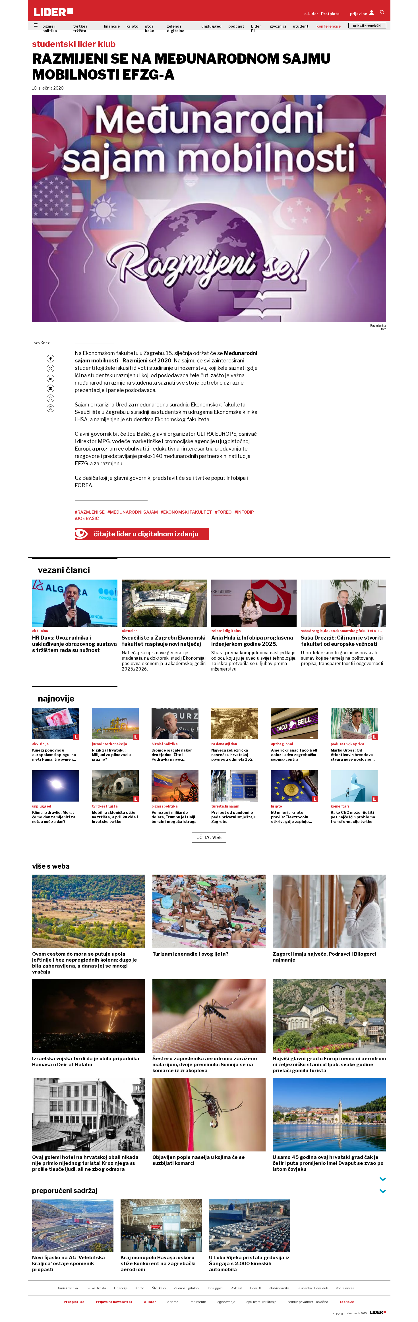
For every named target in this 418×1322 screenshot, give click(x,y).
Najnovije (56, 698)
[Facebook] (50, 358)
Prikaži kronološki (367, 26)
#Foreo (223, 512)
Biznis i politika (67, 1288)
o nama (172, 1302)
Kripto (139, 1288)
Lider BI (256, 28)
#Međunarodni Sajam (132, 512)
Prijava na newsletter (114, 1302)
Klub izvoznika (279, 1288)
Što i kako (159, 1288)
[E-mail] (50, 388)
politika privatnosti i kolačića (308, 1302)
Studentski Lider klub (312, 1288)
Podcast (236, 1288)
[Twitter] (50, 368)
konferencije (328, 26)
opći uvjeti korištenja (261, 1302)
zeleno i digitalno (175, 28)
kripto (132, 26)
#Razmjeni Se (90, 512)
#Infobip (244, 512)
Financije (120, 1288)
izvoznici (278, 26)
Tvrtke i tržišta (96, 1288)
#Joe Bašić (87, 518)
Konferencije (345, 1288)
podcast (236, 26)
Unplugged (214, 1288)
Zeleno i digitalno (186, 1288)
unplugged (211, 26)
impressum (198, 1302)
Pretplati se (74, 1302)
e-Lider (311, 13)
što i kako (149, 28)
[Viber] (50, 408)
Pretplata (330, 13)
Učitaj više (209, 837)
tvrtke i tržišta (80, 28)
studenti (301, 26)
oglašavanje (226, 1302)
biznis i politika (49, 28)
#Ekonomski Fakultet (186, 512)
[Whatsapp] (50, 398)
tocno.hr (347, 1302)
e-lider (150, 1302)
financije (112, 26)
